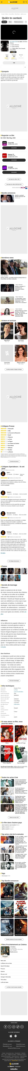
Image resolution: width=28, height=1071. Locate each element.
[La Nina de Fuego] (21, 733)
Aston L (9, 492)
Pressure (3, 968)
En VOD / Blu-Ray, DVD (8, 138)
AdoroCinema (19, 1046)
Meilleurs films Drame (5, 767)
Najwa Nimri (15, 48)
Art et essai (6, 875)
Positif (9, 435)
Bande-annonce (13, 952)
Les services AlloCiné (9, 1057)
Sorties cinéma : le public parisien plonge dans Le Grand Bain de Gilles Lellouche (13, 278)
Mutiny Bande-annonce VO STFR (7, 934)
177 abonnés (9, 474)
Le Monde (10, 451)
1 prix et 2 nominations (18, 691)
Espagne (16, 688)
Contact (3, 1053)
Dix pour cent (4, 974)
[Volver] (7, 733)
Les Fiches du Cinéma (13, 443)
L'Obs (9, 430)
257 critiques (16, 474)
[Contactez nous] (22, 1026)
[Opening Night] (21, 753)
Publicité (23, 1053)
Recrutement (17, 1053)
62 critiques (15, 514)
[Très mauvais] (4, 451)
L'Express (10, 437)
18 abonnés (9, 514)
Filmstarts (5, 1044)
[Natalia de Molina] (21, 353)
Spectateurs (14, 54)
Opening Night (21, 763)
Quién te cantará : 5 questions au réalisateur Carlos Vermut (20, 288)
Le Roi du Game (4, 982)
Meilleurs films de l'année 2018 (20, 766)
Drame (12, 43)
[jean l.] (3, 473)
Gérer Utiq (17, 1057)
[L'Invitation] (5, 952)
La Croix (10, 439)
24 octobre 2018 (14, 41)
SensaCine (19, 1044)
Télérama (10, 447)
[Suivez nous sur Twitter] (10, 1026)
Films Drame (17, 14)
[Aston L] (3, 493)
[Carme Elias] (7, 353)
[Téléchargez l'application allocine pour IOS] (12, 1036)
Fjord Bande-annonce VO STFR (7, 916)
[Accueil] (12, 2)
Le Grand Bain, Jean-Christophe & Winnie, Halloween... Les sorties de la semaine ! (21, 300)
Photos (4, 566)
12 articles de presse (14, 461)
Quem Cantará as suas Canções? (10, 825)
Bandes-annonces (8, 193)
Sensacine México (12, 1048)
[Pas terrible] (4, 449)
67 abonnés (9, 533)
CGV (6, 1054)
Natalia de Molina (21, 362)
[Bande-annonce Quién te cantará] (5, 46)
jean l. (8, 472)
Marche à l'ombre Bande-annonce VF (21, 916)
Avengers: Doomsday (6, 976)
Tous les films (11, 14)
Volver (7, 743)
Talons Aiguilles (7, 763)
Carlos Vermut (15, 44)
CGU (2, 1054)
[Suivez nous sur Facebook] (6, 1026)
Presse (7, 54)
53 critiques (15, 533)
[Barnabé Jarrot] (3, 513)
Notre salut (3, 960)
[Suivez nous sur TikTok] (18, 1026)
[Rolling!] (3, 532)
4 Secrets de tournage (14, 680)
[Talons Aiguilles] (7, 753)
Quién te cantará (8, 827)
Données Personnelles (6, 1056)
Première (10, 449)
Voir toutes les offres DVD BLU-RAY (14, 184)
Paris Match (11, 445)
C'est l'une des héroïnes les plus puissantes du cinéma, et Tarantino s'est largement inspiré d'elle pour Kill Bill (21, 782)
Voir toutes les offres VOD (14, 179)
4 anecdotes (16, 702)
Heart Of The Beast (5, 966)
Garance (3, 971)
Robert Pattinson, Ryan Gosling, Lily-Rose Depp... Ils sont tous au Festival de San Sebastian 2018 (21, 313)
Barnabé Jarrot (11, 513)
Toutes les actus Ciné (14, 817)
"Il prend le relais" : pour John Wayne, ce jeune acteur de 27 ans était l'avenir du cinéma (21, 856)
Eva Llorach (22, 48)
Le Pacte (16, 689)
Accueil (2, 14)
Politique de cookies (12, 1054)
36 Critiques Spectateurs (14, 561)
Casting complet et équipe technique (14, 369)
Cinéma (6, 14)
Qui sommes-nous (10, 1053)
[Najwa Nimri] (7, 330)
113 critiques (15, 494)
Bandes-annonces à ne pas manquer (14, 939)
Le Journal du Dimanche (14, 432)
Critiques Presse (7, 426)
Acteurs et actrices (8, 321)
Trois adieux (3, 979)
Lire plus (3, 553)
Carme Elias (13, 49)
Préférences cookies (21, 1054)
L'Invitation (12, 946)
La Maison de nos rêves (6, 963)
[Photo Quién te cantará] (4, 571)
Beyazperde (6, 1046)
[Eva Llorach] (21, 330)
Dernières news (7, 258)
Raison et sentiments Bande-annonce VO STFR (21, 898)
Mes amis (21, 54)
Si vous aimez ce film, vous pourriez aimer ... (11, 722)
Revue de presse (4, 457)
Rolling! (9, 532)
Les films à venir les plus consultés (14, 987)
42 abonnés (9, 494)
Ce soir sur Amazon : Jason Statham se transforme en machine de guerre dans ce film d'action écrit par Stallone (21, 791)
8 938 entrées (17, 704)
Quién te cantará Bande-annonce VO (20, 196)
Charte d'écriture (23, 1056)
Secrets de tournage (9, 585)
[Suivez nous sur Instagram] (14, 1026)
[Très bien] (4, 428)
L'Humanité (10, 428)
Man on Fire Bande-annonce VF (7, 898)
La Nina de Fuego (21, 743)
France (19, 688)
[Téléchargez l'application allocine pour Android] (16, 1036)
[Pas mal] (4, 437)
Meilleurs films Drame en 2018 (17, 767)
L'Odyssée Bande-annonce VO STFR (21, 934)
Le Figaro (10, 441)
